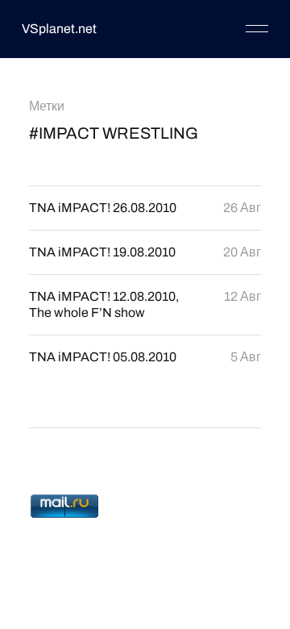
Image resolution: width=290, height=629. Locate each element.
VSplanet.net (59, 28)
